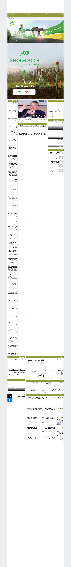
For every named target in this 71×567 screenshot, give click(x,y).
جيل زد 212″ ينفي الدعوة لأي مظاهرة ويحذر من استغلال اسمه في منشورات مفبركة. (12, 140)
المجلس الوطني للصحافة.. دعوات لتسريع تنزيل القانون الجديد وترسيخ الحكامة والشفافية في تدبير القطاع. (12, 252)
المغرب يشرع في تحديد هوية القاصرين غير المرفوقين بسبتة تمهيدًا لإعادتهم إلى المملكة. (12, 188)
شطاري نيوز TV (49, 16)
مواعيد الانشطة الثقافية (37, 16)
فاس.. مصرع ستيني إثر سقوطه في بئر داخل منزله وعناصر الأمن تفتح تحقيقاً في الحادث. (12, 227)
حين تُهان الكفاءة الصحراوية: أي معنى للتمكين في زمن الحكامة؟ (54, 171)
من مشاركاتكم (60, 16)
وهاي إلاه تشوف (22, 13)
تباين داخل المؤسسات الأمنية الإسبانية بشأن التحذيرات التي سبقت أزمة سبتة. (12, 196)
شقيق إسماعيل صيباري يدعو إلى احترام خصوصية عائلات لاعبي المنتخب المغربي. (50, 375)
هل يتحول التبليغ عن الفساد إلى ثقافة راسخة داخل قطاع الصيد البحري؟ (54, 162)
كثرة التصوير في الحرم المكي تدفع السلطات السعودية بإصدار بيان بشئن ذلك (57, 390)
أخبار (59, 13)
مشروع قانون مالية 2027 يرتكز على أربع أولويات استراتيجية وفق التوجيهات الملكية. (12, 283)
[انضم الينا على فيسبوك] (8, 18)
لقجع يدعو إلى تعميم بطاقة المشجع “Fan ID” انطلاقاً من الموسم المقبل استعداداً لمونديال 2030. (25, 134)
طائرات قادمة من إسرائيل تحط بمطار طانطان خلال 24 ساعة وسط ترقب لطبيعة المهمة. (12, 346)
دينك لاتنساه (34, 13)
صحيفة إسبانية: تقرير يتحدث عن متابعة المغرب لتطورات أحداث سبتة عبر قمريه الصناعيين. (12, 306)
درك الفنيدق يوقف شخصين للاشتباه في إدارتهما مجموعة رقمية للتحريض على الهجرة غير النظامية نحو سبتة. (12, 236)
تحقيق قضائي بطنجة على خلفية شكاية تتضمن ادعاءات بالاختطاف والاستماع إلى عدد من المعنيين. (12, 314)
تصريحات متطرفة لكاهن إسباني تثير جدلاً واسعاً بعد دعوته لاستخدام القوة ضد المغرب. (12, 330)
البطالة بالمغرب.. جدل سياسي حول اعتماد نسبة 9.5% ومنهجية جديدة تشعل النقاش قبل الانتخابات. (12, 125)
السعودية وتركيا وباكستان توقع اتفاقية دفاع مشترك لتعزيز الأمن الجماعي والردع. (12, 132)
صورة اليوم (44, 16)
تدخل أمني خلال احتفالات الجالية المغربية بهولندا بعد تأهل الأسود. (32, 375)
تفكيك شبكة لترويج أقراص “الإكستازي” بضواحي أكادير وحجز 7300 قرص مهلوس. (12, 338)
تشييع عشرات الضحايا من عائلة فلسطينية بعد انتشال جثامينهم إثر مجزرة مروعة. (50, 438)
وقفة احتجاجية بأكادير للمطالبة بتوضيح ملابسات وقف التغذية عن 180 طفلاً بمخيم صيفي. (12, 109)
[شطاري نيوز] (35, 7)
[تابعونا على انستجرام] (10, 18)
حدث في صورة (54, 13)
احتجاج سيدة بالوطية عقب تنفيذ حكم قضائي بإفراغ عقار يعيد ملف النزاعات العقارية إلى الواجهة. (12, 204)
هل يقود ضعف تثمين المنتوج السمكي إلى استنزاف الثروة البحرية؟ (53, 157)
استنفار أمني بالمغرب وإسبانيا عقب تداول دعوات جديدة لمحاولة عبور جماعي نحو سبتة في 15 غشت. (12, 355)
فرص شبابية (55, 16)
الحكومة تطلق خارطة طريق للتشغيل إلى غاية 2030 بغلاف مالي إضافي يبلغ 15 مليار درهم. (12, 243)
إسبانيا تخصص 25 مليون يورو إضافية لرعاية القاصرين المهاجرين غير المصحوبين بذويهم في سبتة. (32, 432)
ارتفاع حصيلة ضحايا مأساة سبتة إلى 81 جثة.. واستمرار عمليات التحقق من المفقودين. (12, 291)
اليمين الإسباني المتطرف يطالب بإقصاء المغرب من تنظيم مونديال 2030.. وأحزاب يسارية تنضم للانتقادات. (39, 134)
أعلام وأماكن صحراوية (15, 13)
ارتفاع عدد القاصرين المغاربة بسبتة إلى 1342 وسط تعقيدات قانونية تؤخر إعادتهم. (12, 164)
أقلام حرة (45, 13)
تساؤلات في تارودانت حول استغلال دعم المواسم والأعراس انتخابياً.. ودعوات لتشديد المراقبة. (12, 149)
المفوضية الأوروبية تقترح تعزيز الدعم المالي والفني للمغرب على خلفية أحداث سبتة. (32, 438)
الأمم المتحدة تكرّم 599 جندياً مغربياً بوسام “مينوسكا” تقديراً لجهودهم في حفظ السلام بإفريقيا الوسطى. (12, 157)
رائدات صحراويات (40, 13)
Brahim (58, 151)
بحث (8, 16)
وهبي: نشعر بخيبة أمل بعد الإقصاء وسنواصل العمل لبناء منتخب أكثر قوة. (32, 371)
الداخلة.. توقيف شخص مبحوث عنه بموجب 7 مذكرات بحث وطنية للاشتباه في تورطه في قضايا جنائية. (12, 276)
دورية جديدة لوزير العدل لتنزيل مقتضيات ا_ (53, 18)
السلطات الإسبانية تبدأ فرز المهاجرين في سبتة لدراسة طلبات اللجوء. (50, 428)
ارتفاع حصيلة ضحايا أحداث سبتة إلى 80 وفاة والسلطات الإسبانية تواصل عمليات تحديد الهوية (12, 173)
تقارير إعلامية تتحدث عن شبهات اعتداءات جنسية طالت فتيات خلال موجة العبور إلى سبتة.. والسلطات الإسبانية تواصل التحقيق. (50, 419)
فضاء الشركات (29, 13)
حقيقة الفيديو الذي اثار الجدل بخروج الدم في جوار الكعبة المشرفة (45, 390)
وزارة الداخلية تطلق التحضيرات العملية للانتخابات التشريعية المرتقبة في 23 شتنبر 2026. (12, 259)
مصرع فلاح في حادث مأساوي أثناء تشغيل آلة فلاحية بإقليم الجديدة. (12, 211)
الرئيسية (62, 14)
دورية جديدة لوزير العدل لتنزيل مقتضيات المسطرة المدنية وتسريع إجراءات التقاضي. (12, 116)
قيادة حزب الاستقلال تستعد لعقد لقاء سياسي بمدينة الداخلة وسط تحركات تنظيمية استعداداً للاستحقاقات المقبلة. (12, 299)
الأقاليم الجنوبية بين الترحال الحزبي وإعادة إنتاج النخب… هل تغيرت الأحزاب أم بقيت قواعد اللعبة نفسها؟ (53, 153)
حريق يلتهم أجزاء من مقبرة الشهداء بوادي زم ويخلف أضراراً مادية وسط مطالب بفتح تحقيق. (12, 322)
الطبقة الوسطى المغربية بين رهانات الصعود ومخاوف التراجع (53, 166)
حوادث (49, 13)
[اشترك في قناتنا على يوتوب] (13, 18)
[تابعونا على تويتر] (11, 18)
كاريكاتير (9, 13)
